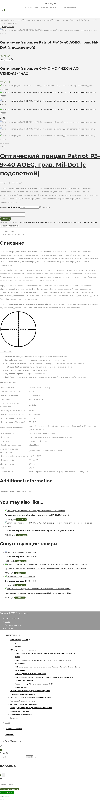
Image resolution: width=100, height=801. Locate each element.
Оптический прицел (70, 222)
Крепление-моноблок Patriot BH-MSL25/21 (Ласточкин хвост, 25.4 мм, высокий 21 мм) (45, 569)
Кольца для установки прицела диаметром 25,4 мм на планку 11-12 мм (38, 593)
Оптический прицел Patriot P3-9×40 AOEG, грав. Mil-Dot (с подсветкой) (50, 164)
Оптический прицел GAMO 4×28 (20, 581)
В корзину (5, 219)
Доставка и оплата (13, 625)
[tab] (52, 231)
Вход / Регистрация (13, 741)
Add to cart (22, 519)
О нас (7, 622)
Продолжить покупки (9, 789)
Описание (9, 231)
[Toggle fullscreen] (6, 796)
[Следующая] (3, 146)
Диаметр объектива (10, 207)
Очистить (45, 207)
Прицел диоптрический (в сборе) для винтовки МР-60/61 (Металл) (37, 515)
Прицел (93, 222)
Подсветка (84, 222)
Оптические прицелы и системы (36, 20)
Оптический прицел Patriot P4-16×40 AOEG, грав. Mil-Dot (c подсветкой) (39, 530)
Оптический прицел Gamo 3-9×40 (21, 556)
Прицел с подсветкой (9, 226)
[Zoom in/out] (8, 796)
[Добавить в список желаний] (1, 211)
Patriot (57, 222)
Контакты (9, 628)
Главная (3, 20)
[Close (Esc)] (1, 796)
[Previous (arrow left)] (1, 146)
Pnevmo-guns (50, 3)
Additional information (14, 234)
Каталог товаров (14, 20)
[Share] (3, 796)
